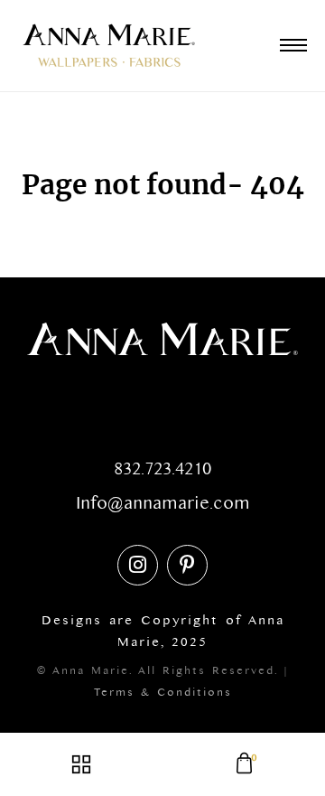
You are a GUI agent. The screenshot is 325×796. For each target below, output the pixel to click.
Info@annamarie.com (163, 508)
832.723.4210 (162, 473)
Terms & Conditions (163, 695)
